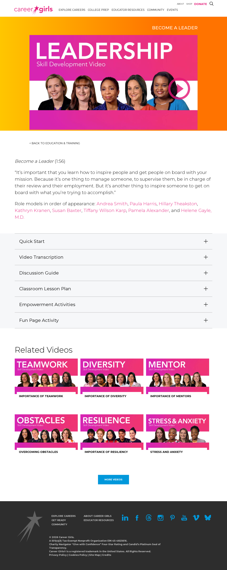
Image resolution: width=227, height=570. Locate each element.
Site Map (94, 555)
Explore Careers (72, 9)
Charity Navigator (60, 544)
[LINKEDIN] (125, 520)
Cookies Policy (78, 555)
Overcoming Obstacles (38, 452)
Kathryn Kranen (32, 210)
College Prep (98, 9)
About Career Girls (98, 516)
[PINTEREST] (172, 520)
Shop (189, 4)
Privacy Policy (58, 555)
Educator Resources (128, 9)
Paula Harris (143, 203)
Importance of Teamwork (41, 396)
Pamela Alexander (148, 210)
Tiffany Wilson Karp (105, 210)
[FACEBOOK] (137, 520)
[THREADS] (148, 520)
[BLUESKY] (208, 520)
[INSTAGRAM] (160, 520)
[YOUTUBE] (184, 520)
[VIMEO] (196, 520)
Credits (106, 555)
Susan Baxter (66, 210)
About (180, 4)
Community (155, 9)
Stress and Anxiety (166, 452)
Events (172, 9)
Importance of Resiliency (106, 452)
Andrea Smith (112, 203)
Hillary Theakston (178, 203)
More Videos (113, 479)
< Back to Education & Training (54, 143)
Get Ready (58, 520)
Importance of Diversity (105, 396)
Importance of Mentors (170, 396)
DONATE (200, 4)
